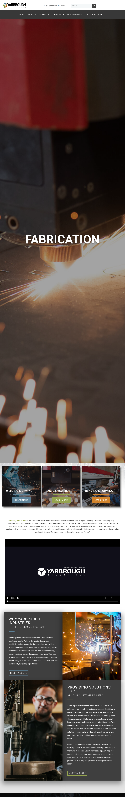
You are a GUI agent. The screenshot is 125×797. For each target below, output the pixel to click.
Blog (100, 15)
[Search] (94, 6)
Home (22, 15)
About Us (32, 15)
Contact (89, 15)
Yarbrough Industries (17, 520)
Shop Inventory (74, 15)
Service (43, 15)
